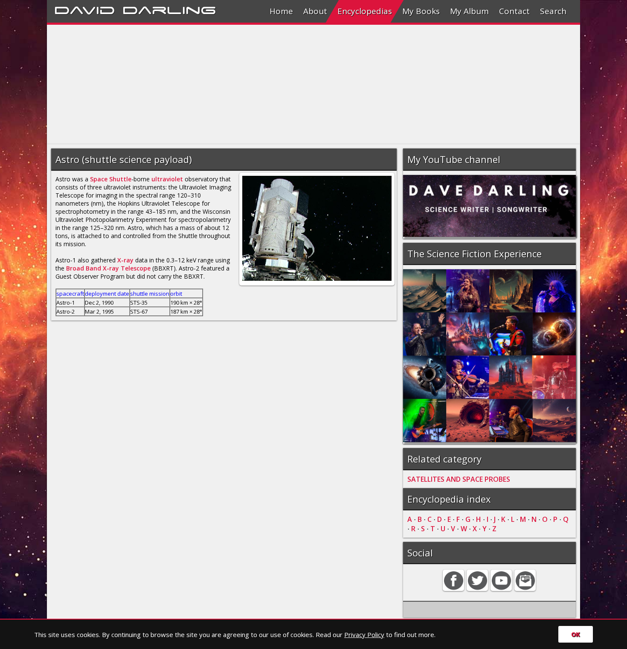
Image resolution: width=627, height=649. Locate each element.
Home (281, 11)
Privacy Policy (364, 634)
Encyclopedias (364, 11)
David (84, 9)
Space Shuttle (110, 179)
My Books (421, 11)
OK (575, 634)
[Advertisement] (303, 84)
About (315, 11)
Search (553, 11)
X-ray (125, 260)
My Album (469, 11)
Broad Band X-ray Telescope (108, 268)
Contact (514, 11)
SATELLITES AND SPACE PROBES (458, 479)
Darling (169, 9)
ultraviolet (167, 179)
